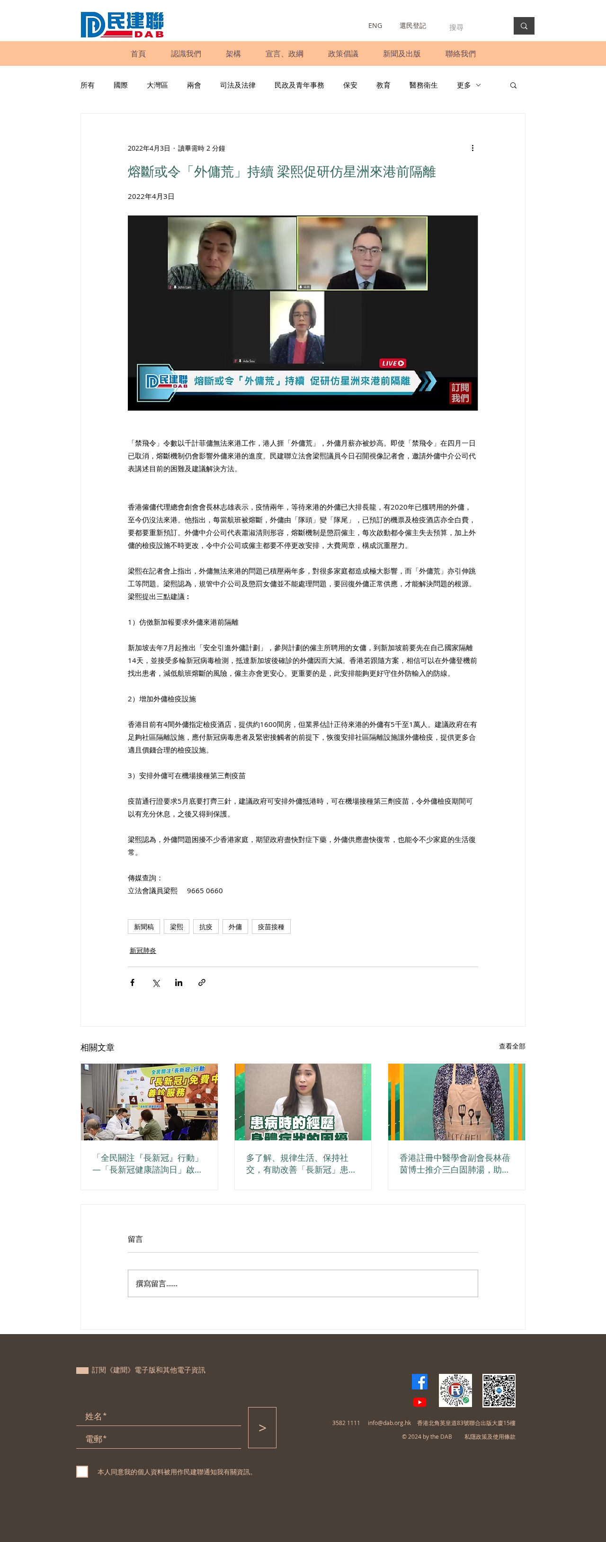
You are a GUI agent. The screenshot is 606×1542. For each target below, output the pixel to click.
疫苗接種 (271, 926)
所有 (87, 85)
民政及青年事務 (299, 85)
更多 (464, 85)
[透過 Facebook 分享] (132, 982)
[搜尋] (524, 26)
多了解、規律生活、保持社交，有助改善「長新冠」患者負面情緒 (301, 1163)
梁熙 (176, 926)
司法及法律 (238, 85)
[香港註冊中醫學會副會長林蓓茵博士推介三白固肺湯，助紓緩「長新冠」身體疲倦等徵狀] (456, 1102)
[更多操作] (472, 147)
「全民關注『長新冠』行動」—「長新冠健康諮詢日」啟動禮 (147, 1163)
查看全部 (512, 1045)
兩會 (194, 85)
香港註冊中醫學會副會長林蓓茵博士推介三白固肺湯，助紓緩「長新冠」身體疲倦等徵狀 (455, 1163)
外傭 (235, 926)
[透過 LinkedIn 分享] (178, 982)
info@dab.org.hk (389, 1422)
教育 (383, 85)
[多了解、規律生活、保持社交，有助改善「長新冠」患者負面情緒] (303, 1102)
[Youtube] (420, 1402)
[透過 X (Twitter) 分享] (155, 982)
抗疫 (206, 926)
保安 (350, 85)
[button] (186, 53)
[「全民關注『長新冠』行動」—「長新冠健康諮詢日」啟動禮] (149, 1102)
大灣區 (157, 85)
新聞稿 (144, 926)
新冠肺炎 (143, 950)
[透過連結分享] (201, 982)
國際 (121, 85)
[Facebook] (420, 1382)
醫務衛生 (424, 85)
